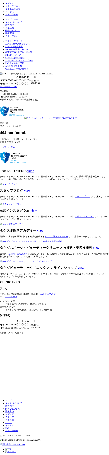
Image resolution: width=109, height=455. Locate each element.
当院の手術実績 (18, 52)
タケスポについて (13, 22)
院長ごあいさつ (12, 30)
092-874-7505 (11, 297)
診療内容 (9, 25)
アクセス (9, 12)
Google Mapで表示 (47, 294)
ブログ (8, 422)
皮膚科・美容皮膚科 (18, 254)
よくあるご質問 (12, 9)
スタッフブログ (12, 6)
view (30, 171)
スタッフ (9, 417)
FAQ (7, 428)
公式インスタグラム (84, 216)
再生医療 (9, 28)
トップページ (11, 19)
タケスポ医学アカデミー (56, 236)
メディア (9, 3)
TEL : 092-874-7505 (8, 86)
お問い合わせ (11, 14)
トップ (8, 400)
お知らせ (9, 425)
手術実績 (9, 33)
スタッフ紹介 (11, 36)
